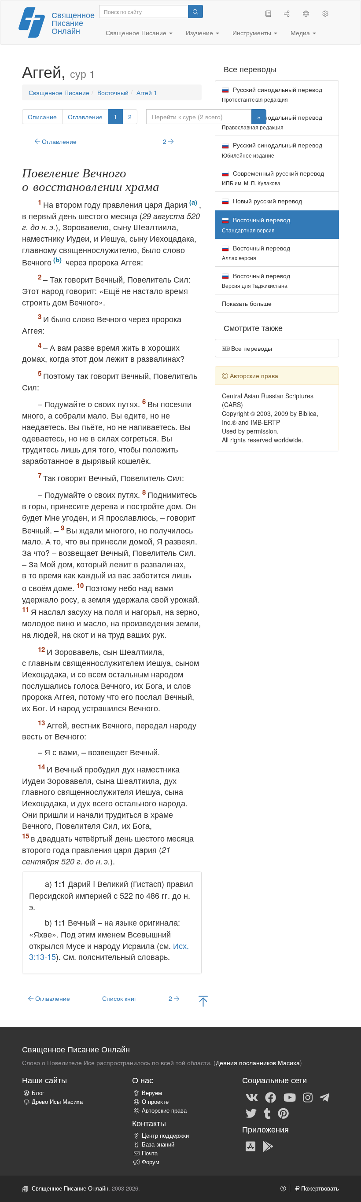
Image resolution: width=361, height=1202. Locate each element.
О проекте (155, 1102)
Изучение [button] (200, 32)
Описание (42, 116)
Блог (38, 1093)
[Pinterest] (283, 1113)
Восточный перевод (256, 252)
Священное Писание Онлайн (73, 22)
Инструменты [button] (252, 32)
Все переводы (250, 348)
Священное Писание (59, 92)
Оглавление (85, 116)
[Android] (267, 1146)
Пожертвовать (319, 1188)
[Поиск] (195, 11)
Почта (150, 1153)
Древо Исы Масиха (57, 1102)
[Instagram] (308, 1097)
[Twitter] (251, 1113)
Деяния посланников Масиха (258, 1062)
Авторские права (164, 1110)
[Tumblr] (267, 1113)
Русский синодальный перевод (272, 94)
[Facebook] (270, 1097)
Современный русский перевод (273, 178)
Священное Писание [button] (137, 32)
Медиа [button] (301, 32)
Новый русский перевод (266, 200)
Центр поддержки (165, 1136)
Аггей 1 (146, 92)
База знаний (158, 1144)
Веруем (152, 1093)
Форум (150, 1162)
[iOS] (250, 1146)
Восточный (113, 92)
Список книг (119, 998)
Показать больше (247, 303)
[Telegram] (324, 1097)
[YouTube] (290, 1097)
